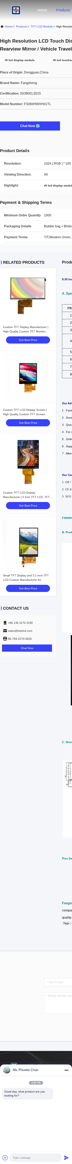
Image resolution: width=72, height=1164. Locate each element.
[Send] (66, 1157)
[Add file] (5, 1157)
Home (42, 10)
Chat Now (27, 126)
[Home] (16, 10)
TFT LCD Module (42, 26)
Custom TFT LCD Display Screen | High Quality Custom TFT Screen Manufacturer (25, 414)
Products (63, 10)
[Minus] (66, 1070)
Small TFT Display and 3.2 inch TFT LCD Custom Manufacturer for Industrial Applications (26, 580)
